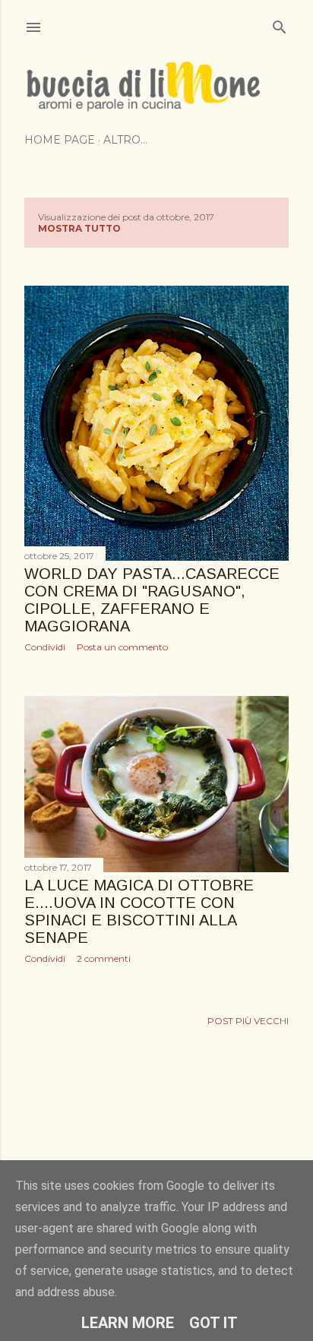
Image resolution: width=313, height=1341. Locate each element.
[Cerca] (279, 24)
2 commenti (104, 958)
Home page (59, 140)
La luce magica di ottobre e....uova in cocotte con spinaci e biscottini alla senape (139, 911)
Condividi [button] (44, 647)
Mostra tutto (79, 228)
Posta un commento (122, 647)
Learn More (127, 1323)
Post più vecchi (248, 1020)
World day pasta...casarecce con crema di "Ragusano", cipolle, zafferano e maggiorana (152, 599)
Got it (213, 1323)
